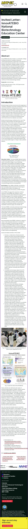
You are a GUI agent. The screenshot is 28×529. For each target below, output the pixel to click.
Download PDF (5, 37)
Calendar (4, 483)
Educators (6, 474)
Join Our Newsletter (7, 501)
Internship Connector (8, 490)
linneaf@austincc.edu (5, 45)
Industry (5, 478)
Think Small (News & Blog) (9, 488)
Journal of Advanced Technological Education (12, 485)
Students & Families (9, 476)
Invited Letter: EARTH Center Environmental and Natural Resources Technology (7, 458)
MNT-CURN (5, 492)
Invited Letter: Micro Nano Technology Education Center (21, 458)
